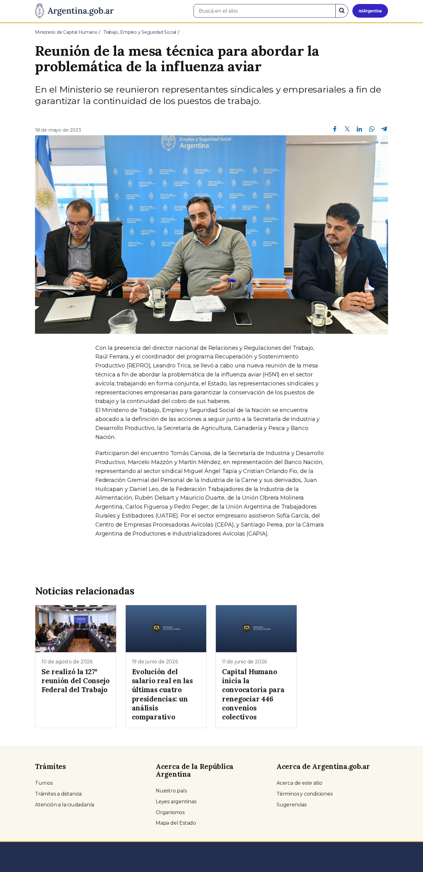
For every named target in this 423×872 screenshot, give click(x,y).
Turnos (44, 783)
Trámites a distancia (58, 794)
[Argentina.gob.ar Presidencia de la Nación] (74, 11)
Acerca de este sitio (299, 783)
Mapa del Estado (176, 823)
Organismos (170, 812)
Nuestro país (171, 791)
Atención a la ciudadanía (64, 805)
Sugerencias (292, 805)
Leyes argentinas (176, 802)
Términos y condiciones (305, 794)
